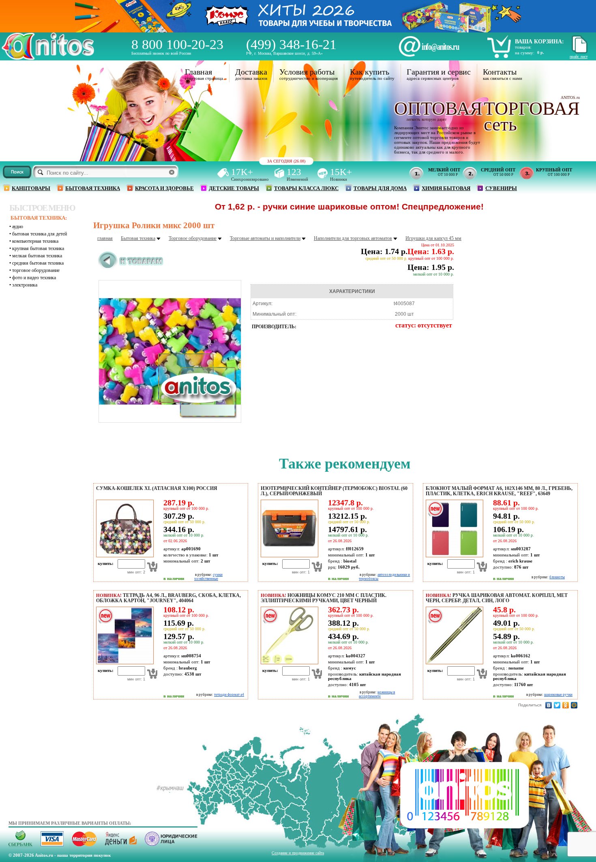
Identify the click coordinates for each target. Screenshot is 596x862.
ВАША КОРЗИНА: (539, 42)
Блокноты (557, 577)
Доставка (251, 71)
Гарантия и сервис (439, 71)
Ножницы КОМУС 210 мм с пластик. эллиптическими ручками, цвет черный (323, 597)
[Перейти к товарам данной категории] (130, 268)
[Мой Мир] (574, 705)
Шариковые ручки (558, 695)
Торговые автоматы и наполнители (265, 238)
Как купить (369, 71)
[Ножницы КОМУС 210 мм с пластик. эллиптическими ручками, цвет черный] (288, 662)
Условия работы (306, 71)
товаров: (523, 47)
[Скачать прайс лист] (578, 52)
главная (105, 238)
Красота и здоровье (164, 188)
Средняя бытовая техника (38, 263)
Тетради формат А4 (229, 695)
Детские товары (234, 188)
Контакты (500, 71)
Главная (198, 71)
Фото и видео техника (34, 277)
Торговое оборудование (36, 270)
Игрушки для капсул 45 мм (433, 238)
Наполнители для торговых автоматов (353, 238)
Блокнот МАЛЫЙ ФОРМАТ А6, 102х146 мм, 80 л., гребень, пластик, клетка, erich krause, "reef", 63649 (499, 491)
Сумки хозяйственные (208, 577)
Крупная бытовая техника (38, 248)
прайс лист (578, 56)
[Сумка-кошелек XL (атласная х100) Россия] (124, 555)
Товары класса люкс (306, 188)
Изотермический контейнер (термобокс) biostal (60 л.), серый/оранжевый (334, 491)
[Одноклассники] (566, 705)
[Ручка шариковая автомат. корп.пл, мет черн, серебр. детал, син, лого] (453, 662)
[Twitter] (557, 705)
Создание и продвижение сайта (298, 853)
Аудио (17, 226)
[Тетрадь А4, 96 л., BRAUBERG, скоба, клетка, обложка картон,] (124, 662)
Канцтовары (31, 188)
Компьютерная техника (35, 241)
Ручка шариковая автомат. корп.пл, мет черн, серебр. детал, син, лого (497, 597)
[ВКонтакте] (549, 705)
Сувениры (501, 188)
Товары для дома (380, 188)
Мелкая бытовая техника (37, 256)
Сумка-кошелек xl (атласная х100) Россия (156, 488)
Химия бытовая (446, 188)
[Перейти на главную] (48, 57)
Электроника (24, 285)
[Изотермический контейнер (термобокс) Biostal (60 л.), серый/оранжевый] (288, 555)
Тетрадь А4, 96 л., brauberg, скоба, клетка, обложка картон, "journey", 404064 (168, 597)
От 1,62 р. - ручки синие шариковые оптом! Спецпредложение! (314, 206)
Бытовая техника (92, 188)
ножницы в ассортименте (377, 694)
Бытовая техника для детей (39, 234)
